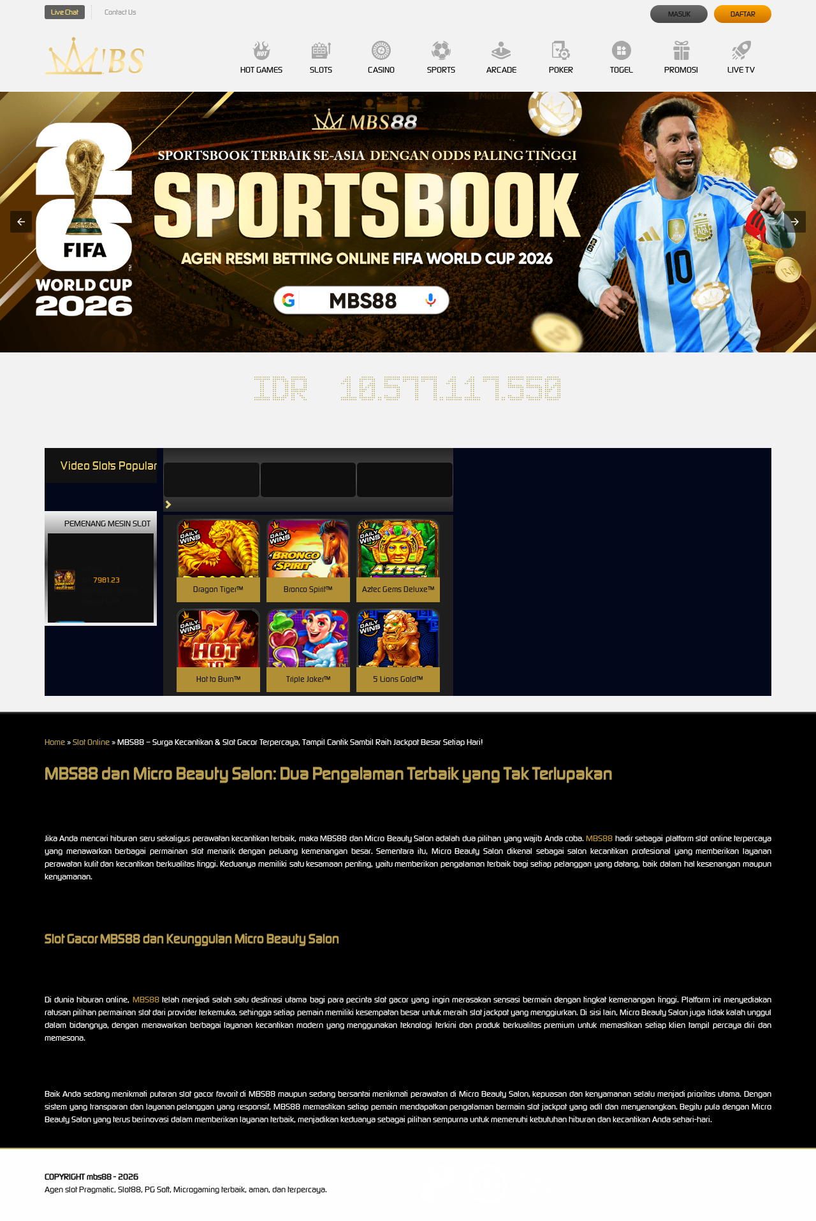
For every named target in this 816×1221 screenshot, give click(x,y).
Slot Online (91, 742)
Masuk (679, 14)
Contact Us (120, 12)
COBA (218, 533)
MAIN (218, 561)
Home (55, 742)
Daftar (743, 14)
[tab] (211, 480)
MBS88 (599, 838)
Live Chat (64, 12)
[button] (21, 222)
